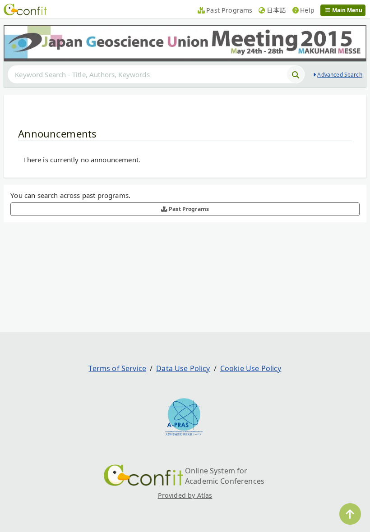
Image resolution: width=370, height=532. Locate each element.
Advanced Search (339, 74)
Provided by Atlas (185, 495)
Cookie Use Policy (251, 368)
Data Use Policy (183, 368)
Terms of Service (117, 368)
